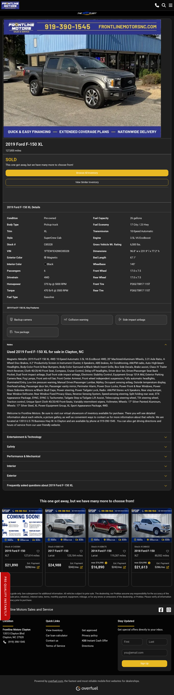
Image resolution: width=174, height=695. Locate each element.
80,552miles (162, 555)
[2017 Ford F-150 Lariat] (65, 525)
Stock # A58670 (99, 546)
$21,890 (11, 565)
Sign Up (145, 663)
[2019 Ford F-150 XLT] (22, 525)
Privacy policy (90, 635)
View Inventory (54, 630)
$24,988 (54, 565)
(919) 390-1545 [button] (16, 641)
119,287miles (118, 555)
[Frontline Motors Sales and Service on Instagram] (167, 609)
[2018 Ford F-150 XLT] (152, 525)
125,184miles (75, 555)
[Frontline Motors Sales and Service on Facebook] (159, 609)
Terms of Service (55, 645)
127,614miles (32, 555)
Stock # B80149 (55, 546)
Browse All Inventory (87, 173)
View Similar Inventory (87, 182)
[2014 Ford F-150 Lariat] (109, 525)
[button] (157, 5)
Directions (88, 645)
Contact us (52, 640)
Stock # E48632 (142, 546)
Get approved (89, 630)
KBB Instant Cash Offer (95, 640)
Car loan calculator (56, 635)
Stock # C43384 (12, 546)
